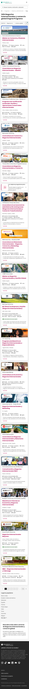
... (19, 589)
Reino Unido (4, 596)
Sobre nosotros (4, 673)
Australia (3, 613)
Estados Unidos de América (8, 598)
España (3, 602)
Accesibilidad (24, 685)
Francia (3, 604)
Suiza (2, 611)
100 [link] (23, 588)
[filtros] (26, 23)
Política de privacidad (16, 685)
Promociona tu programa (7, 676)
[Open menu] (26, 2)
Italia (2, 609)
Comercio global (19, 23)
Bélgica (3, 615)
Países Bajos (4, 607)
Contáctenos (4, 678)
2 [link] (8, 588)
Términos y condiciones (6, 685)
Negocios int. (10, 23)
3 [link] (11, 588)
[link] (26, 589)
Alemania (3, 600)
